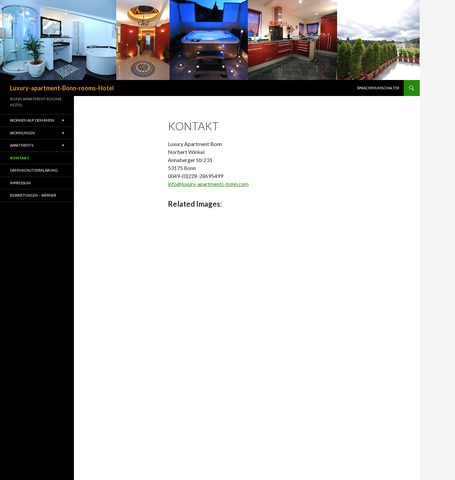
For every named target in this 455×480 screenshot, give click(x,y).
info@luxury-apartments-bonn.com (208, 184)
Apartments (21, 145)
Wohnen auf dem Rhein (32, 120)
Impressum (20, 183)
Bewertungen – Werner (33, 195)
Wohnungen (22, 133)
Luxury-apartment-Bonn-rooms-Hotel (62, 88)
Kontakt (19, 158)
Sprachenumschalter (378, 88)
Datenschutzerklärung (34, 170)
